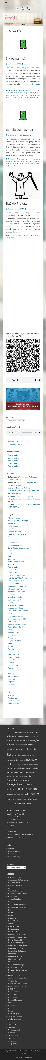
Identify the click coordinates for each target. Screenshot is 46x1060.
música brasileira (19, 760)
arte (35, 732)
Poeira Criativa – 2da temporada (20, 441)
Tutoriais (11, 668)
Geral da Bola (13, 573)
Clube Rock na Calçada (17, 534)
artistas (10, 736)
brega (31, 161)
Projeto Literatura (14, 641)
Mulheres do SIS (14, 600)
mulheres (10, 760)
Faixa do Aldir (13, 570)
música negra (11, 768)
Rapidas (11, 646)
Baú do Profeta (16, 203)
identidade (30, 755)
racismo (14, 97)
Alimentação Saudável (24, 733)
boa (27, 161)
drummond (36, 235)
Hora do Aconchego (15, 583)
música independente (31, 764)
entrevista (18, 749)
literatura (14, 238)
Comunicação (13, 542)
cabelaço (27, 737)
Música (10, 603)
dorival (20, 93)
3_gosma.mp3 (16, 58)
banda (16, 161)
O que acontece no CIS (17, 619)
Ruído (10, 652)
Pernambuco (13, 780)
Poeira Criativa (13, 633)
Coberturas (12, 537)
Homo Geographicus (16, 581)
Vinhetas (11, 673)
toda (15, 166)
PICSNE (11, 630)
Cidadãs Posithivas (15, 532)
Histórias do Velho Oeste (17, 578)
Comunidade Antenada (17, 545)
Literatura (26, 235)
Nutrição (27, 776)
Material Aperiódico (15, 597)
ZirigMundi (12, 682)
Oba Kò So (12, 622)
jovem (27, 95)
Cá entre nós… (14, 529)
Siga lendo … (30, 155)
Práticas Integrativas (15, 795)
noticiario (10, 776)
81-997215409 (12, 820)
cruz (15, 93)
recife (8, 166)
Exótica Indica (13, 455)
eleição (26, 93)
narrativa (11, 772)
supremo (9, 100)
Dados (10, 551)
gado (7, 95)
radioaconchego (14, 488)
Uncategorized (13, 90)
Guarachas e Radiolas (16, 575)
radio (20, 97)
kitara (22, 164)
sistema (32, 97)
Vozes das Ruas (14, 676)
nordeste (31, 773)
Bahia (17, 736)
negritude (21, 772)
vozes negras (22, 803)
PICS (23, 784)
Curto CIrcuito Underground (18, 548)
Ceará (34, 736)
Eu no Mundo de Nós (16, 562)
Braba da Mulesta (14, 526)
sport (38, 97)
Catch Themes (27, 1057)
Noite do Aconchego (15, 605)
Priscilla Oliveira (25, 788)
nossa (33, 164)
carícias (37, 161)
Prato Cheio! (12, 635)
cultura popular (19, 744)
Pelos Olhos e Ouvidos (16, 627)
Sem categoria (13, 654)
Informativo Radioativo (16, 592)
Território (11, 663)
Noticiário (11, 614)
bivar (38, 90)
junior (32, 95)
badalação (9, 161)
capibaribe (9, 93)
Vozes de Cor (13, 679)
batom (22, 161)
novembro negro (18, 776)
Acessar (11, 695)
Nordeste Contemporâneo (18, 611)
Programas (12, 159)
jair (18, 95)
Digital (10, 556)
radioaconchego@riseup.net (17, 822)
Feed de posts (13, 698)
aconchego (22, 159)
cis (37, 737)
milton (8, 97)
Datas (10, 553)
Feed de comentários (16, 701)
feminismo (23, 755)
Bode (22, 737)
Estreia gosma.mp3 (19, 129)
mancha (27, 164)
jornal (22, 95)
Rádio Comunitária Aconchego (17, 799)
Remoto (11, 649)
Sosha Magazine (14, 660)
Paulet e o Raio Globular (17, 624)
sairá (12, 166)
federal (32, 93)
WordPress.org (13, 704)
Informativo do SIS (15, 589)
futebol (37, 93)
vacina (20, 100)
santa (26, 97)
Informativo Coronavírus (17, 586)
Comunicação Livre (17, 740)
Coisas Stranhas (14, 540)
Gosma (13, 95)
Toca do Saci (13, 665)
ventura (25, 100)
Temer (8, 804)
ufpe (12, 804)
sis (29, 799)
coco (8, 740)
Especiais (11, 559)
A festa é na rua (14, 518)
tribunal (15, 100)
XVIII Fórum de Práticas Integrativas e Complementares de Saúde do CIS (23, 490)
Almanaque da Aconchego (18, 521)
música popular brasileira (28, 768)
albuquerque (25, 90)
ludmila (37, 95)
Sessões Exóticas (14, 657)
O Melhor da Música (15, 444)
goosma (26, 64)
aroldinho (36, 159)
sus (36, 799)
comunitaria (10, 164)
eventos (11, 564)
